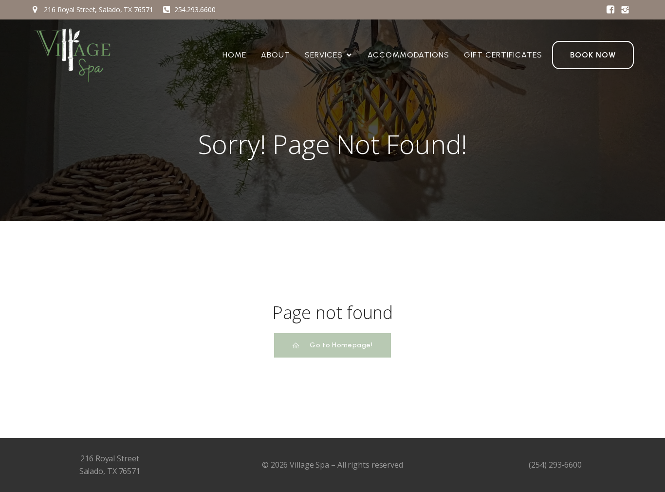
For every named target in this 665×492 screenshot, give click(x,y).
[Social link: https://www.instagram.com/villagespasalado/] (625, 9)
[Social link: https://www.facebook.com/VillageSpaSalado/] (610, 9)
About (275, 54)
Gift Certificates (503, 54)
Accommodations (408, 54)
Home (234, 54)
